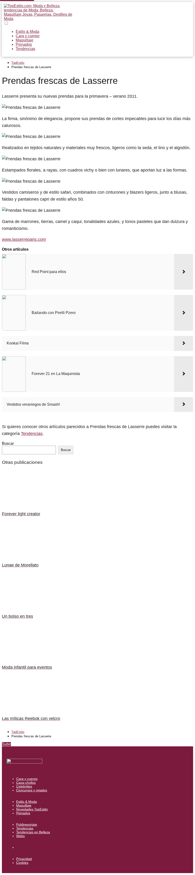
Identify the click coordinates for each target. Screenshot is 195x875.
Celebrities (24, 786)
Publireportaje (26, 824)
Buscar (8, 443)
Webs (20, 836)
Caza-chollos (26, 782)
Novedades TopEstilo (32, 809)
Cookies (22, 863)
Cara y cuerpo (27, 36)
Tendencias (25, 49)
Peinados (24, 44)
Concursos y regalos (31, 790)
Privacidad (24, 859)
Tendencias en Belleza (33, 832)
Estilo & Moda (27, 32)
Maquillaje (24, 40)
